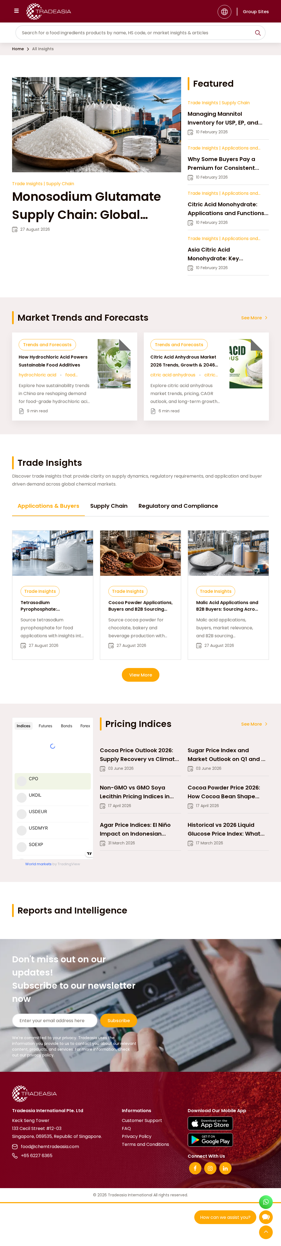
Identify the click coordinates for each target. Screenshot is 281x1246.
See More (251, 318)
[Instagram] (210, 1168)
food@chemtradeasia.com (50, 1146)
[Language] (224, 12)
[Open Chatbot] (266, 1218)
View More (140, 675)
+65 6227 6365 (36, 1155)
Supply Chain (109, 506)
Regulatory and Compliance (178, 506)
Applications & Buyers (48, 506)
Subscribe (119, 1020)
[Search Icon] (258, 33)
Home (18, 49)
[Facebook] (195, 1168)
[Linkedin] (225, 1168)
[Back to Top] (266, 1232)
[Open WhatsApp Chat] (266, 1202)
